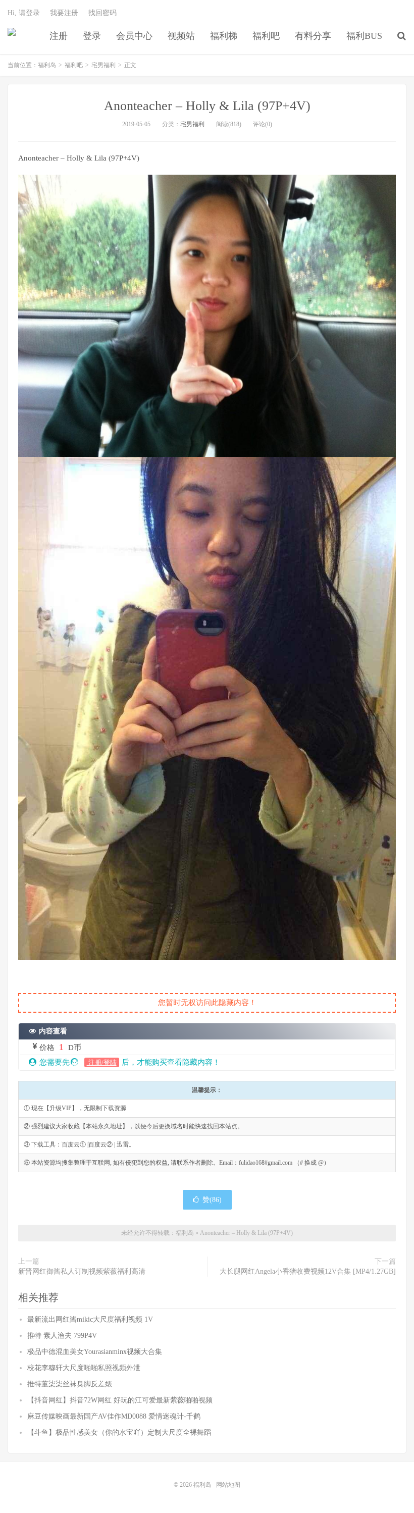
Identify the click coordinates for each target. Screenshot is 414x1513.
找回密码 (102, 13)
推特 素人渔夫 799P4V (62, 1335)
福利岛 (12, 36)
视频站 (181, 36)
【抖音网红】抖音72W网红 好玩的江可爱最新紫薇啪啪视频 (120, 1400)
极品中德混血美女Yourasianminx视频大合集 (94, 1351)
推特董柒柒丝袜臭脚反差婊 (69, 1384)
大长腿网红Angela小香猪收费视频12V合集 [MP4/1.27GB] (308, 1271)
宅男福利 (103, 65)
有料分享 (313, 36)
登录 (92, 36)
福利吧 (266, 36)
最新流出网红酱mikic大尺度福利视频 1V (90, 1319)
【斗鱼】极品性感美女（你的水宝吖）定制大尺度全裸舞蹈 (119, 1432)
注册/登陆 (102, 1062)
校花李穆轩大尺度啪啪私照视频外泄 (83, 1368)
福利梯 (223, 36)
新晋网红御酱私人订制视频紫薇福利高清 (81, 1271)
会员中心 (134, 36)
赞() (212, 1200)
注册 (58, 36)
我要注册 (64, 13)
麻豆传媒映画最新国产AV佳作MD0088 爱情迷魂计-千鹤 (113, 1416)
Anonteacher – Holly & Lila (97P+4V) (207, 105)
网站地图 (228, 1484)
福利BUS (364, 36)
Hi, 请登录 (24, 13)
